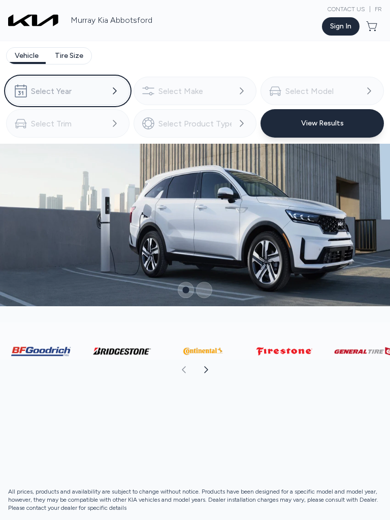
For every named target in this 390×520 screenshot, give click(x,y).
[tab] (27, 56)
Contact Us (346, 9)
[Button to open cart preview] (373, 26)
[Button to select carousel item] (186, 290)
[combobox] (68, 91)
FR (378, 9)
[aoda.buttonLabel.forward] (292, 370)
